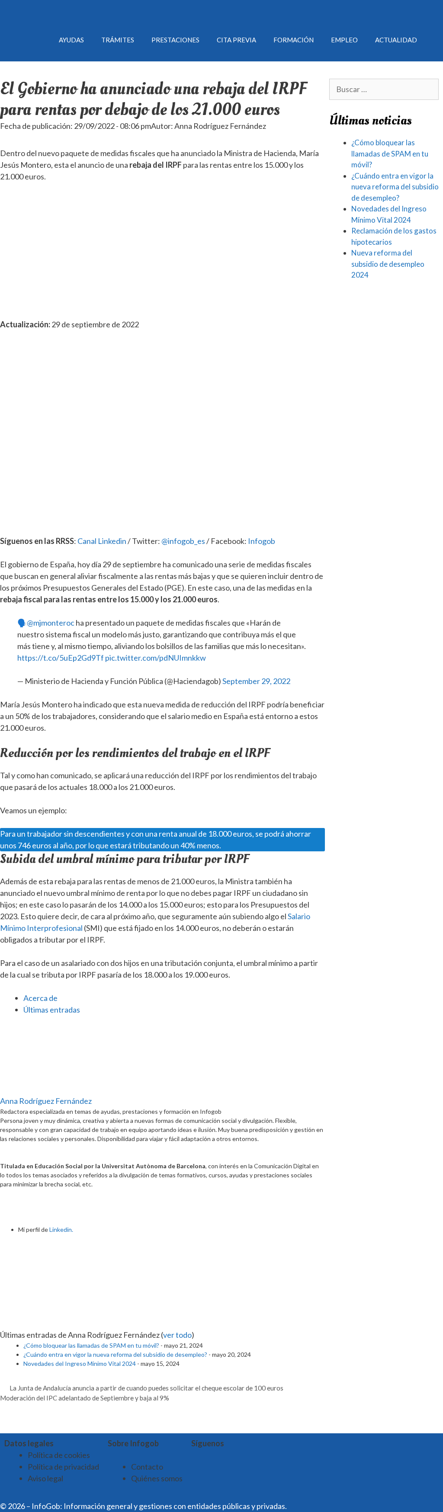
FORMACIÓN (293, 40)
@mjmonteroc (50, 622)
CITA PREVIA (236, 40)
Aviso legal (45, 1478)
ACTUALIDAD (396, 40)
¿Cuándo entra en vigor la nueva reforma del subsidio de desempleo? (115, 1354)
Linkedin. (61, 1229)
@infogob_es (183, 541)
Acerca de (40, 998)
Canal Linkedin (101, 541)
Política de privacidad (63, 1466)
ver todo (177, 1334)
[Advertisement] (162, 254)
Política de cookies (59, 1455)
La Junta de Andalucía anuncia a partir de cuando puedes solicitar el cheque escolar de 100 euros (146, 1388)
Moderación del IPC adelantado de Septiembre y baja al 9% (84, 1398)
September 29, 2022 (256, 681)
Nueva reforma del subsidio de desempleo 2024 (387, 263)
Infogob (261, 541)
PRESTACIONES (175, 40)
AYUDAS (71, 40)
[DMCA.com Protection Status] (309, 1506)
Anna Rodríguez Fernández (46, 1101)
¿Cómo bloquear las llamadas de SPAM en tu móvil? (91, 1345)
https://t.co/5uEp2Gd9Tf (60, 657)
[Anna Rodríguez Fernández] (54, 1089)
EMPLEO (344, 40)
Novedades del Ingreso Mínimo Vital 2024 (79, 1363)
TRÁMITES (117, 40)
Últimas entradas (51, 1009)
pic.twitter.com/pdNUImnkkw (155, 657)
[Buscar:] (384, 89)
